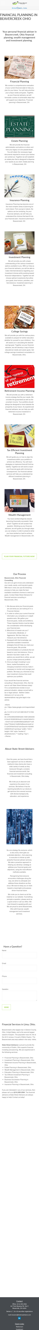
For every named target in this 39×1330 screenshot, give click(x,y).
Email (4, 963)
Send (6, 1007)
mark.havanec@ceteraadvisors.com (19, 1315)
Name (4, 950)
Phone (4, 976)
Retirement (19, 1327)
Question (5, 989)
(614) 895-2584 (22, 1304)
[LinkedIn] (19, 1318)
